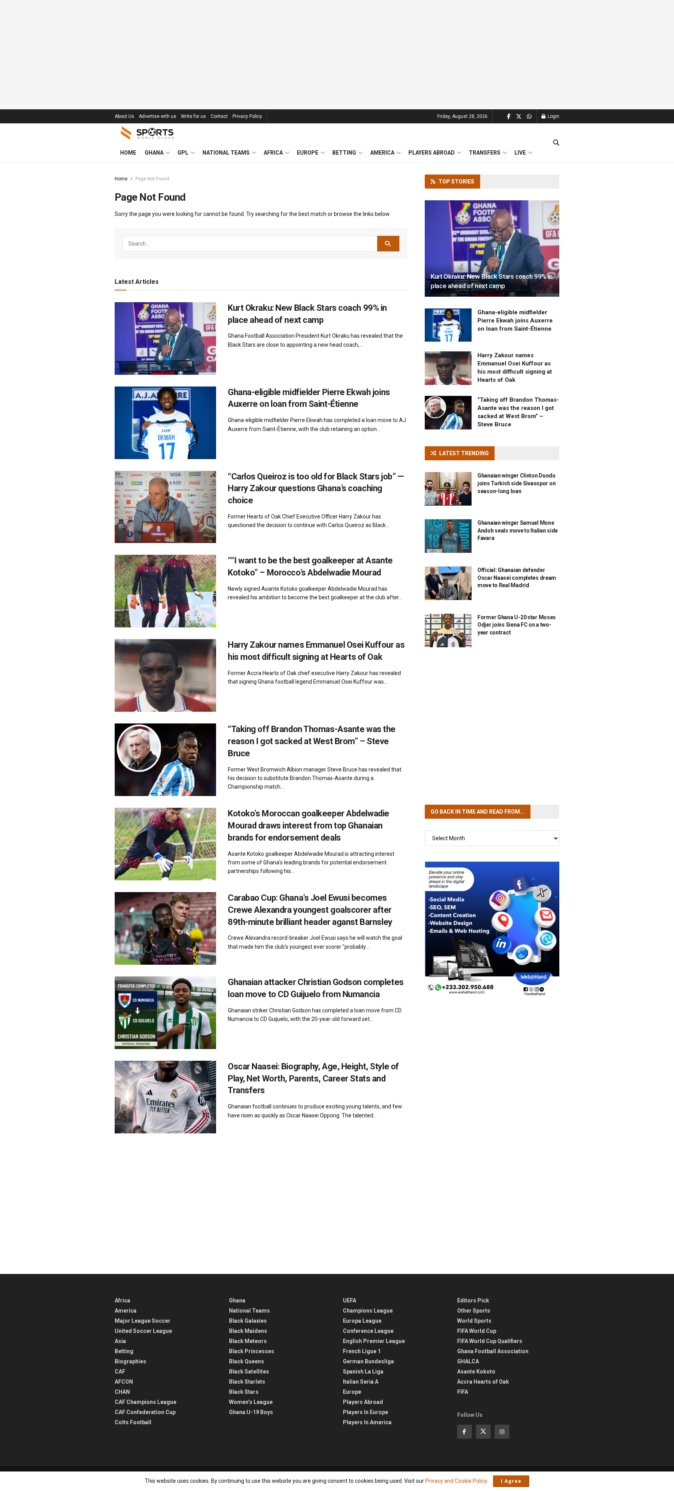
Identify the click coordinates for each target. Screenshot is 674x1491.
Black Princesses (251, 1351)
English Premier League (374, 1341)
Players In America (367, 1422)
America (382, 153)
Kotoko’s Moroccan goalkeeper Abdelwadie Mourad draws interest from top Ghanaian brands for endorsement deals (308, 826)
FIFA (462, 1392)
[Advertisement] (337, 54)
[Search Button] (556, 143)
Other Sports (473, 1311)
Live (520, 153)
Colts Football (133, 1422)
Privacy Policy (247, 116)
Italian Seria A (360, 1382)
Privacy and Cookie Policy (456, 1481)
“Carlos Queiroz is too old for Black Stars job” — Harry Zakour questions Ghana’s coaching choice (316, 489)
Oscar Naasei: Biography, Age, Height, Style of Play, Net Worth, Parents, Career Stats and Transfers (313, 1079)
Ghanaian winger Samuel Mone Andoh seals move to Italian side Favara (517, 530)
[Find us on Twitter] (518, 116)
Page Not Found (152, 179)
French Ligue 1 (362, 1351)
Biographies (130, 1361)
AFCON (124, 1382)
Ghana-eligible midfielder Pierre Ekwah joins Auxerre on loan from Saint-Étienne (515, 320)
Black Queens (246, 1361)
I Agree (511, 1481)
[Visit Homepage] (147, 133)
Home (128, 153)
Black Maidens (248, 1331)
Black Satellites (249, 1371)
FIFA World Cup (476, 1331)
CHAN (122, 1392)
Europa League (362, 1321)
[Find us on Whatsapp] (529, 116)
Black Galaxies (248, 1321)
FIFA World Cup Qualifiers (489, 1341)
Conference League (368, 1331)
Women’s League (251, 1402)
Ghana (154, 153)
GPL (182, 153)
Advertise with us (157, 116)
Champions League (368, 1311)
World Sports (474, 1321)
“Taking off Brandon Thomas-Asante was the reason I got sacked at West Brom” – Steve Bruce (312, 741)
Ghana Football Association (493, 1351)
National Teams (226, 153)
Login (552, 116)
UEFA (349, 1300)
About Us (124, 116)
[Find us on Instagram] (502, 1432)
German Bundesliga (368, 1361)
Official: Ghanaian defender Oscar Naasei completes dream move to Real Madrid (516, 577)
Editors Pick (473, 1300)
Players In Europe (365, 1412)
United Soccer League (143, 1331)
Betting (344, 153)
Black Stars (244, 1392)
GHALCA (468, 1361)
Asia (120, 1341)
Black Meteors (248, 1341)
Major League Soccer (142, 1321)
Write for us (193, 116)
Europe (307, 153)
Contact (219, 116)
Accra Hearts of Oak (483, 1382)
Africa (273, 153)
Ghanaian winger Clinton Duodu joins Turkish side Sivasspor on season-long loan (516, 483)
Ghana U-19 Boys (251, 1412)
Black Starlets (247, 1382)
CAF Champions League (145, 1402)
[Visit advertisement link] (492, 929)
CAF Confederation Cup (145, 1412)
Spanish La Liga (363, 1371)
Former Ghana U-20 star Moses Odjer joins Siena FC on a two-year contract (516, 625)
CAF (120, 1371)
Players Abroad (431, 153)
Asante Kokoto (476, 1371)
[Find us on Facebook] (509, 116)
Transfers (484, 153)
